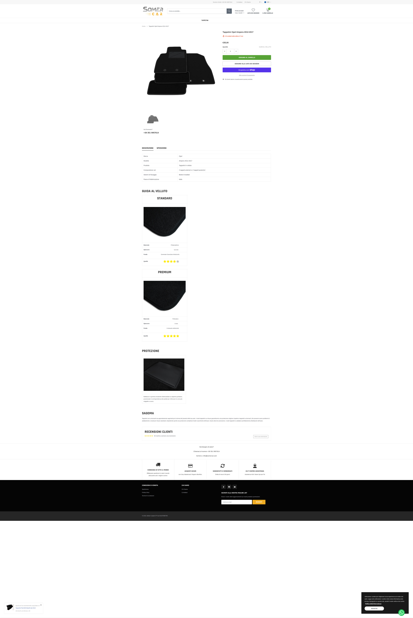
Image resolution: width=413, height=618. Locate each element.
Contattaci (239, 2)
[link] (152, 119)
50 (226, 79)
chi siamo (248, 2)
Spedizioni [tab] (161, 148)
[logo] (153, 11)
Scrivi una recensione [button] (260, 436)
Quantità (225, 47)
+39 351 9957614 (151, 133)
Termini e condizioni (148, 495)
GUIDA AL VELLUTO (265, 47)
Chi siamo (185, 489)
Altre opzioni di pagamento (247, 75)
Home (144, 26)
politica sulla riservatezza (373, 603)
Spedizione (145, 489)
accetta (374, 608)
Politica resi (145, 492)
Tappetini (204, 20)
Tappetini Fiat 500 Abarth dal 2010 (26, 608)
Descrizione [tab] (147, 148)
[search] (229, 11)
